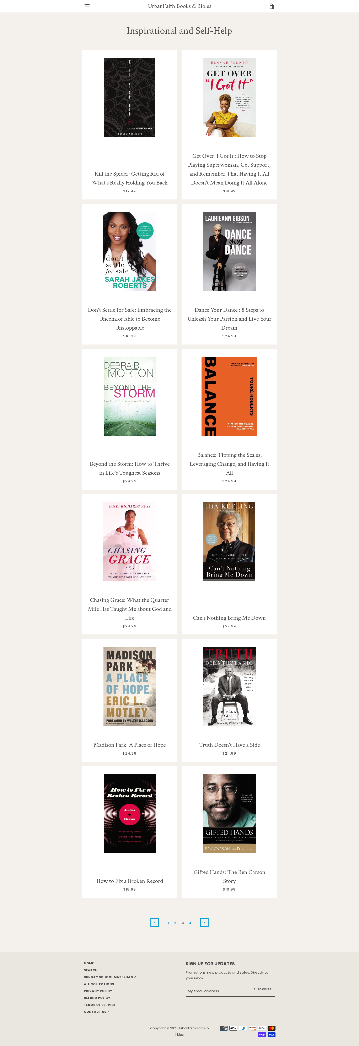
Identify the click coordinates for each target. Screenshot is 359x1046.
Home (89, 963)
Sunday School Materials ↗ (110, 977)
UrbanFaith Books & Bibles (179, 6)
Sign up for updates (210, 963)
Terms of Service (100, 1005)
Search (91, 970)
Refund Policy (97, 998)
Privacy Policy (98, 991)
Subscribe (263, 989)
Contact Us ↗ (97, 1012)
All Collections (99, 984)
